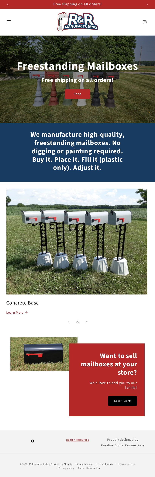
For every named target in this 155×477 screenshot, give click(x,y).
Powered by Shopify (61, 464)
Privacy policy (66, 468)
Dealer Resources (77, 440)
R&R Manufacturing (39, 464)
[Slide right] (86, 322)
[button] (8, 22)
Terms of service (126, 464)
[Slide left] (69, 322)
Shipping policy (85, 464)
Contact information (89, 468)
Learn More (15, 312)
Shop (77, 94)
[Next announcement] (147, 4)
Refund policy (105, 464)
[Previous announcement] (8, 4)
